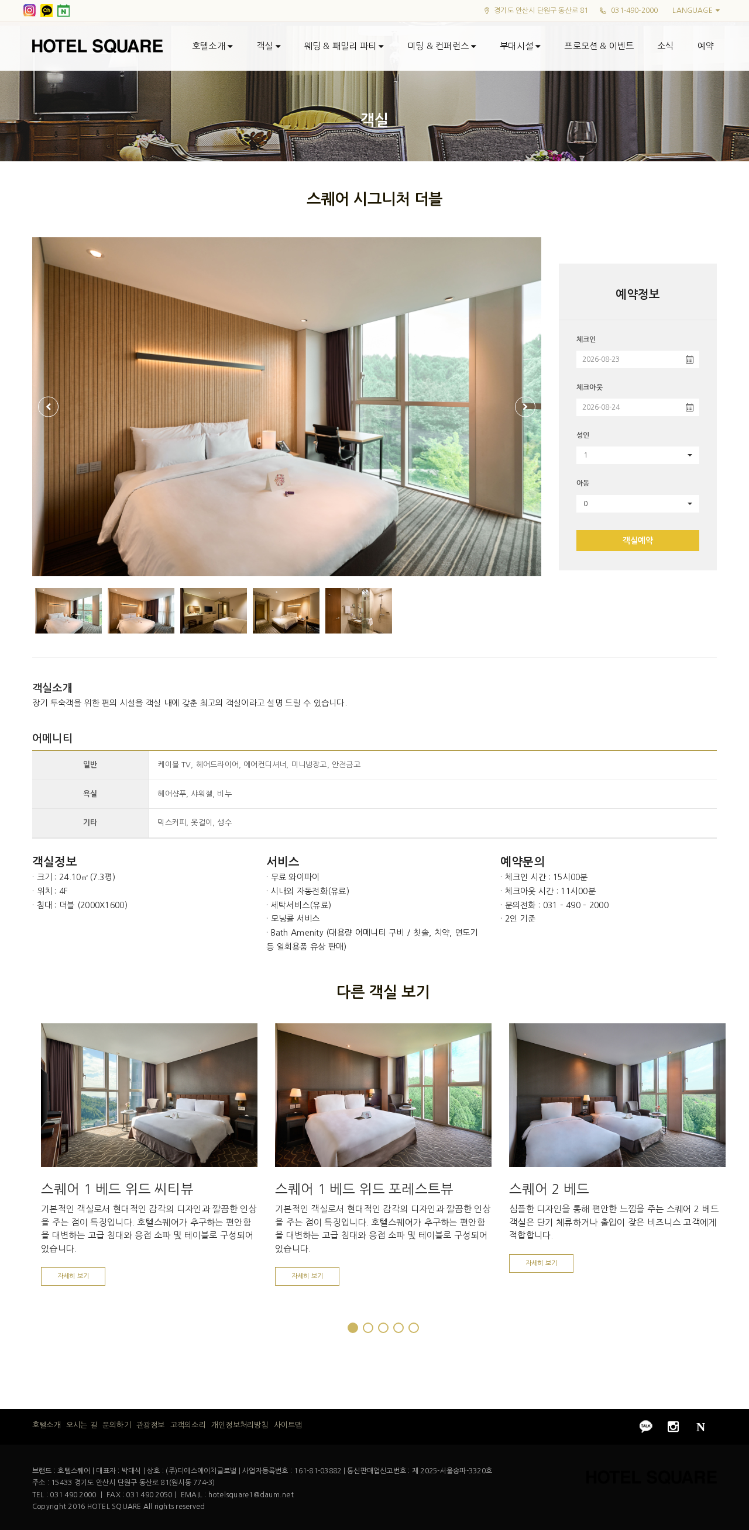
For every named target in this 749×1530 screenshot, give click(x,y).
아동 (582, 483)
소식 (665, 45)
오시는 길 (81, 1425)
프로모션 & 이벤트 (599, 45)
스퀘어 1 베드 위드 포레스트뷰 (364, 1189)
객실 (266, 45)
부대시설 (517, 45)
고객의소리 (188, 1425)
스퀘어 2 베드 (549, 1189)
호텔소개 (210, 45)
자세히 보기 (73, 1276)
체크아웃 (589, 387)
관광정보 (150, 1425)
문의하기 (116, 1425)
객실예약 (638, 540)
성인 (582, 435)
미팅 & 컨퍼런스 (439, 45)
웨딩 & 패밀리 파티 (341, 45)
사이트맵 (288, 1425)
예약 (706, 45)
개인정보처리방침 (239, 1425)
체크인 (586, 339)
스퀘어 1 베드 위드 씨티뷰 (117, 1189)
